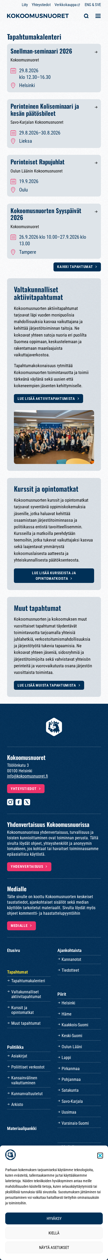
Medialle (19, 925)
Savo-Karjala (72, 1101)
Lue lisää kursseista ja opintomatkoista (54, 576)
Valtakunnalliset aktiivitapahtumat (26, 994)
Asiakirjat (19, 1055)
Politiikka (15, 1047)
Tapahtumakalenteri (28, 980)
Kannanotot (71, 959)
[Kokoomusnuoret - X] (27, 802)
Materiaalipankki (21, 1128)
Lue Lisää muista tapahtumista (47, 685)
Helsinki (68, 1002)
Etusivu (13, 950)
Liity (25, 4)
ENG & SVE (93, 4)
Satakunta (70, 1090)
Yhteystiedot (41, 4)
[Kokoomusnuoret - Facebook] (18, 802)
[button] (100, 1155)
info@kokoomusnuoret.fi (27, 776)
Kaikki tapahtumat (75, 267)
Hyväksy (54, 1218)
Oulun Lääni (72, 1046)
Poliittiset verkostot (28, 1067)
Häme (67, 1014)
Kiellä (54, 1233)
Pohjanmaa (71, 1079)
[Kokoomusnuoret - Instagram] (10, 802)
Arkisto (17, 1104)
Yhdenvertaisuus (27, 866)
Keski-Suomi (72, 1035)
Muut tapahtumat (26, 1023)
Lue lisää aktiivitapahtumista (46, 398)
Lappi (66, 1057)
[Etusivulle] (38, 16)
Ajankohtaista (69, 950)
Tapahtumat (17, 972)
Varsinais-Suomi (75, 1123)
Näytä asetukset (54, 1247)
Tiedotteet (70, 970)
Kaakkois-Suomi (75, 1024)
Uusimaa (69, 1112)
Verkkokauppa (66, 4)
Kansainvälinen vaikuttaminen (24, 1080)
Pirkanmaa (71, 1068)
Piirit (61, 994)
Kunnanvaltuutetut (27, 1093)
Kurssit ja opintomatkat (22, 1010)
